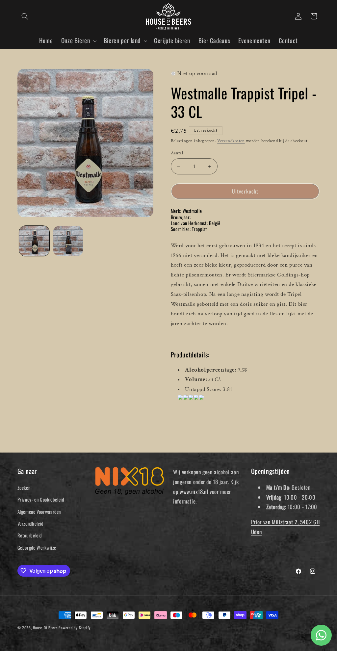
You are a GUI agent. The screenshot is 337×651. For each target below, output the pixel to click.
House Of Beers (45, 627)
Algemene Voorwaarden (39, 511)
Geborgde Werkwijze (36, 547)
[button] (25, 16)
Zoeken (24, 487)
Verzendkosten (231, 140)
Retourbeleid (29, 535)
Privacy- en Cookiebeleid (40, 499)
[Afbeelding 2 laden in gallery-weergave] (68, 241)
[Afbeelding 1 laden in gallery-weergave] (34, 241)
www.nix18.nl (195, 491)
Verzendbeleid (30, 523)
